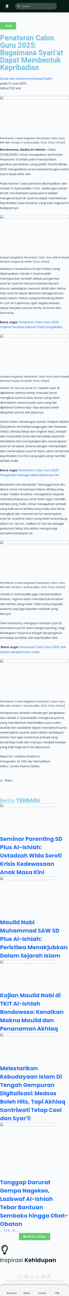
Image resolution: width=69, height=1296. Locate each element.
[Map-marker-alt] (48, 1276)
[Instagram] (20, 1276)
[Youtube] (43, 1276)
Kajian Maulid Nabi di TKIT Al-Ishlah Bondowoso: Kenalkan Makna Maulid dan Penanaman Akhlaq (32, 1012)
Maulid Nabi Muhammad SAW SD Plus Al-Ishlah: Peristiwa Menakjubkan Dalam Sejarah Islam (34, 939)
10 (14, 1230)
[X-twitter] (31, 1276)
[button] (65, 6)
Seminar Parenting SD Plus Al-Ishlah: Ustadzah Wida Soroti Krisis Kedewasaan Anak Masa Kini (31, 855)
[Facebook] (26, 1276)
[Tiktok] (37, 1276)
